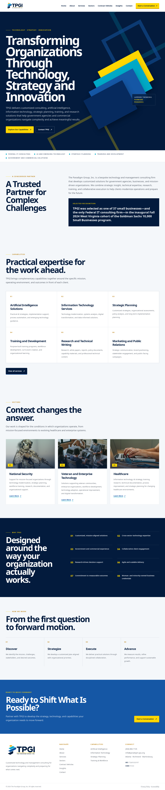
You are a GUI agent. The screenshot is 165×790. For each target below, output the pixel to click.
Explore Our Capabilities (19, 129)
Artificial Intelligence (99, 749)
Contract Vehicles (105, 6)
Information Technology (100, 753)
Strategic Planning (98, 757)
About (72, 6)
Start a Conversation (147, 6)
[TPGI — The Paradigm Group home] (14, 6)
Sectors (91, 6)
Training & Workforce (99, 760)
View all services (16, 371)
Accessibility (155, 787)
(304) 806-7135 (131, 749)
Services (81, 6)
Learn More (15, 496)
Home (63, 6)
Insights (119, 6)
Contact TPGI (45, 129)
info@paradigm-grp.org (135, 753)
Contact (129, 6)
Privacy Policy (145, 787)
